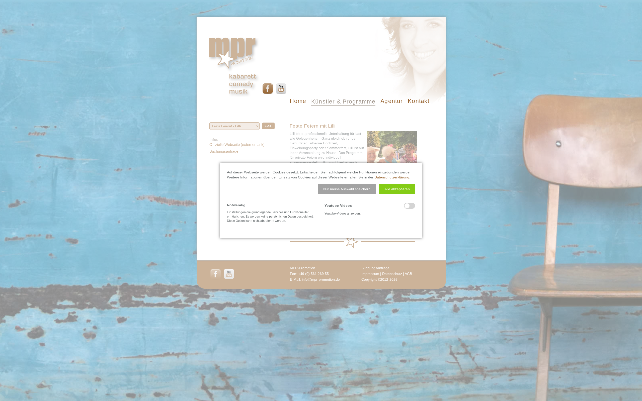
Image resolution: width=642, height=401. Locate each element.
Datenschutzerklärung (391, 177)
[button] (347, 189)
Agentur (391, 101)
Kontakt (418, 101)
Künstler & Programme (343, 101)
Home (298, 101)
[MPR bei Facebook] (268, 88)
